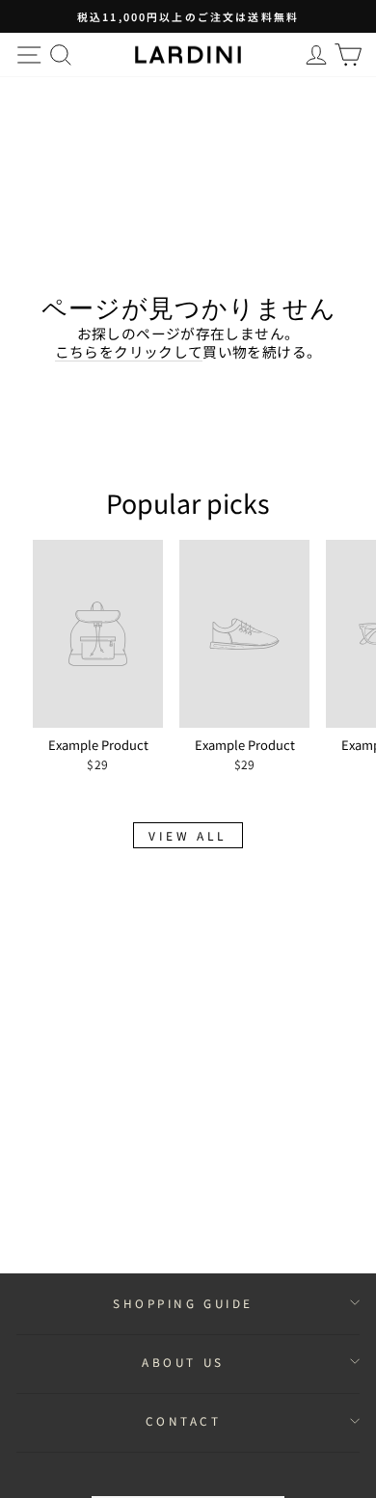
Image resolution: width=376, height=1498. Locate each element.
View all (188, 835)
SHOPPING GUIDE (183, 1303)
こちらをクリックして (129, 351)
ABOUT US (183, 1361)
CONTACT (184, 1420)
